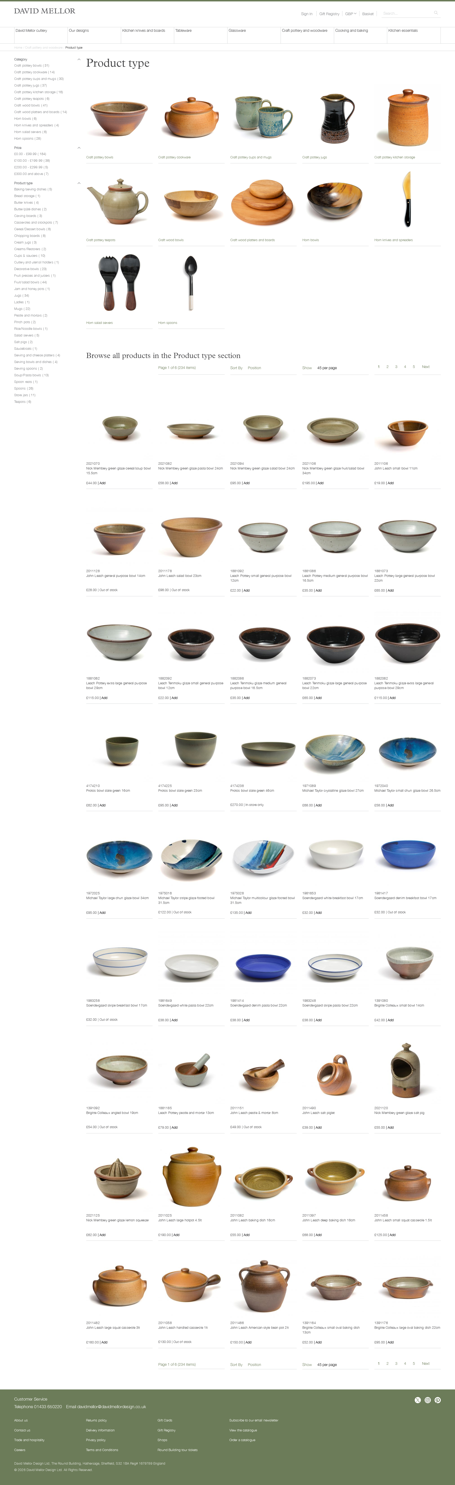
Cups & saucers (29, 255)
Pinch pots (25, 321)
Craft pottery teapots (32, 98)
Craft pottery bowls (31, 65)
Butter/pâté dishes (30, 209)
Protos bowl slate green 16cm (108, 790)
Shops (162, 1439)
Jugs (21, 295)
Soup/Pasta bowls (31, 374)
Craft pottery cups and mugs (39, 78)
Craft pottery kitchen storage (38, 91)
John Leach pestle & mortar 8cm (254, 1112)
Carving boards (28, 215)
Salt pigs (23, 341)
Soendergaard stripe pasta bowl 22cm (330, 1005)
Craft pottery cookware (34, 71)
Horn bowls (25, 118)
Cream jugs (25, 242)
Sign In (307, 13)
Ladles (21, 301)
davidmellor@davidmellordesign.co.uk (111, 1406)
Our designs (79, 30)
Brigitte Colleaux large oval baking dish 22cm (407, 1327)
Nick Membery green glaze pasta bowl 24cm (190, 468)
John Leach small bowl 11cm (396, 468)
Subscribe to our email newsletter (253, 1420)
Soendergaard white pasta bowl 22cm (186, 1005)
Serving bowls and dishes (35, 361)
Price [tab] (17, 147)
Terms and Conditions (102, 1449)
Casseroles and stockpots (36, 222)
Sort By (236, 367)
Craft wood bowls (30, 105)
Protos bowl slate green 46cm (252, 790)
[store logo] (44, 11)
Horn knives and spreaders (36, 125)
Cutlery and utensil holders (36, 262)
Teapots (22, 401)
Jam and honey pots (32, 288)
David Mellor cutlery (31, 30)
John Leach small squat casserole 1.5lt (403, 1220)
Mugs (22, 308)
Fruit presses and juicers (34, 275)
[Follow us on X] (418, 1400)
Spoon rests (26, 381)
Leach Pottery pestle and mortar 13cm (186, 1112)
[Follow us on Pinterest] (438, 1400)
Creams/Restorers (30, 248)
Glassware (237, 30)
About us (21, 1420)
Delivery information (100, 1430)
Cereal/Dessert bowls (32, 228)
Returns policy (96, 1420)
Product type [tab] (23, 182)
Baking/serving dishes (33, 189)
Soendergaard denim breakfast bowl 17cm (405, 897)
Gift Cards (165, 1420)
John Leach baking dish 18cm (252, 1220)
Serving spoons (28, 368)
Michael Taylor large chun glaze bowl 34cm (117, 897)
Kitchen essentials (403, 30)
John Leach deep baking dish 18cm (328, 1220)
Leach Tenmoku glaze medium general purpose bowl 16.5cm (258, 685)
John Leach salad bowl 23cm (180, 575)
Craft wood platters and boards (40, 111)
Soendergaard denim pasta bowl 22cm (258, 1005)
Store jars (25, 394)
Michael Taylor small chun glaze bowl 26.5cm (407, 790)
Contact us (22, 1430)
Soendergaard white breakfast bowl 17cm (332, 897)
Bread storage (27, 195)
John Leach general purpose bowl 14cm (116, 575)
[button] (350, 13)
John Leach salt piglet (318, 1112)
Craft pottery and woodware (304, 30)
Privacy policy (96, 1439)
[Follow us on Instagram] (428, 1400)
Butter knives (26, 202)
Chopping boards (30, 235)
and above (31, 173)
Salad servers (26, 335)
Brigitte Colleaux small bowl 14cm (399, 1005)
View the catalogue (243, 1430)
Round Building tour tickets (178, 1449)
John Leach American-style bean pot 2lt (259, 1327)
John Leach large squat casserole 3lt (113, 1327)
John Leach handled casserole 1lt (183, 1327)
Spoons (23, 388)
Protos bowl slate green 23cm (180, 790)
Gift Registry (329, 13)
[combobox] (411, 13)
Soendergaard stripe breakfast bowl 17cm (116, 1005)
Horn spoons (27, 138)
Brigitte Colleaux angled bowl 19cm (112, 1112)
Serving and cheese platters (37, 355)
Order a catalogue (242, 1439)
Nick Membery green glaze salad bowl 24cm (262, 468)
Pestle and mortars (30, 315)
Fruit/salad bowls (30, 282)
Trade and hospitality (29, 1439)
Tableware (183, 30)
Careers (19, 1449)
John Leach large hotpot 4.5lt (180, 1220)
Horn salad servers (30, 131)
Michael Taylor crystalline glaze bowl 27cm (333, 790)
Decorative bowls (30, 268)
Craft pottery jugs (30, 85)
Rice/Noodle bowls (30, 328)
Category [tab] (20, 59)
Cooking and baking (351, 30)
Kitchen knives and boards (143, 30)
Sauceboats (25, 348)
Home (18, 47)
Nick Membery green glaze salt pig (399, 1112)
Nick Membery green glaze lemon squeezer (117, 1220)
